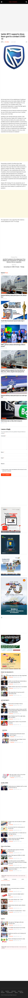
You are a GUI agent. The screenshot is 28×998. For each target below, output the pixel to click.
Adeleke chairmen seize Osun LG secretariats (17, 686)
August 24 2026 (4, 373)
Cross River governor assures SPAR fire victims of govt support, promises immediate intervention (17, 862)
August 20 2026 (18, 777)
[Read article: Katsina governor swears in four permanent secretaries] (4, 723)
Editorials (21, 992)
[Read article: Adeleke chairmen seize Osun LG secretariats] (4, 688)
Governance (20, 991)
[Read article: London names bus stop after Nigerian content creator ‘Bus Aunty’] (4, 840)
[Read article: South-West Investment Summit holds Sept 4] (14, 310)
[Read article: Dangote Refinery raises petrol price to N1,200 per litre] (14, 285)
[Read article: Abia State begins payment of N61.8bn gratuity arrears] (4, 851)
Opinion (16, 992)
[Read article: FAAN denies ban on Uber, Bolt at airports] (14, 410)
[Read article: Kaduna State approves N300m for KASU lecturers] (4, 857)
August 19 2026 (16, 705)
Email (2, 458)
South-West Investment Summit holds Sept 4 (12, 320)
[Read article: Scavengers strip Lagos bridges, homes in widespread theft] (5, 741)
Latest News (13, 991)
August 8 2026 (16, 713)
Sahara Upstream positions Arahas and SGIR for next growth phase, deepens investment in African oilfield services (17, 711)
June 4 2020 (13, 41)
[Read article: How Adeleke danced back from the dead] (4, 929)
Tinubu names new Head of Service (15, 703)
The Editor (7, 41)
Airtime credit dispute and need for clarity (16, 938)
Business (4, 292)
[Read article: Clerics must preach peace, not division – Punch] (4, 890)
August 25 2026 (16, 677)
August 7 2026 (16, 719)
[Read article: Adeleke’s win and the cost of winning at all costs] (4, 935)
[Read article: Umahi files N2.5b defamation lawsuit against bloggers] (5, 735)
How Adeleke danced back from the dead (16, 927)
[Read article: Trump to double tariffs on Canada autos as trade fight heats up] (4, 834)
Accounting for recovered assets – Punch (16, 910)
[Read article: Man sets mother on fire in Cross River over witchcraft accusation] (5, 776)
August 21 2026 (4, 422)
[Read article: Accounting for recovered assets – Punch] (4, 912)
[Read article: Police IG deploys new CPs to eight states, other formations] (4, 717)
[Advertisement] (14, 18)
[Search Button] (26, 2)
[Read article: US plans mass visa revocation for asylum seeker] (4, 823)
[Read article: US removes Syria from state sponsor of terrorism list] (4, 829)
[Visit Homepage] (14, 2)
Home (2, 991)
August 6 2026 (16, 724)
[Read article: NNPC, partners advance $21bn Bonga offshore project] (14, 334)
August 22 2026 (16, 841)
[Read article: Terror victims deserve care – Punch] (4, 901)
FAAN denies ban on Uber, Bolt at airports (11, 421)
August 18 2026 (16, 688)
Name (2, 452)
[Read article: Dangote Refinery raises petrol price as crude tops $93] (14, 385)
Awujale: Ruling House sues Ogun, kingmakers (17, 675)
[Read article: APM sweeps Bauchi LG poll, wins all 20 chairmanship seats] (4, 694)
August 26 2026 (4, 322)
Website (2, 463)
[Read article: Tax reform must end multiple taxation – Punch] (4, 895)
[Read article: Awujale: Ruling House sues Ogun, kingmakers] (4, 677)
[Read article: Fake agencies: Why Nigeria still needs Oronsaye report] (4, 923)
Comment (3, 435)
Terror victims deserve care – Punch (15, 899)
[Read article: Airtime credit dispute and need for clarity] (4, 940)
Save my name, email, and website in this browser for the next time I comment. (14, 470)
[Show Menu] (1, 2)
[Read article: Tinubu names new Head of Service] (4, 705)
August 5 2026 (16, 940)
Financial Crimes (10, 992)
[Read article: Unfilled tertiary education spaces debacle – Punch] (4, 907)
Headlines (7, 991)
